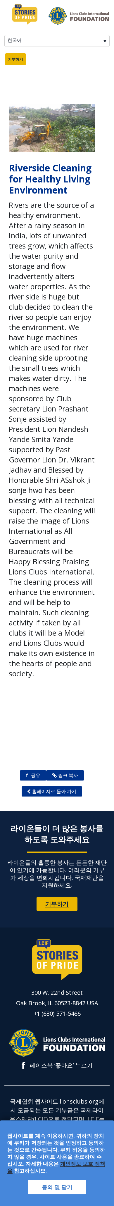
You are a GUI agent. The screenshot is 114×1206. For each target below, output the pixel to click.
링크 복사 (68, 775)
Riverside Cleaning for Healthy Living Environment (50, 179)
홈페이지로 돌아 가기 (54, 791)
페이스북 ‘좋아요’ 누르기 (57, 1065)
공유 (33, 775)
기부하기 (15, 59)
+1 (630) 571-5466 (57, 1013)
